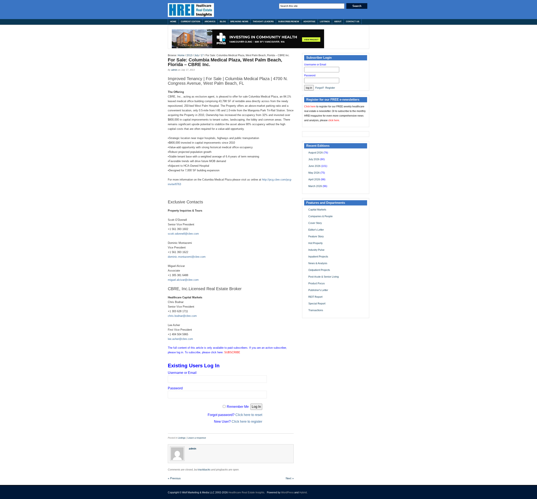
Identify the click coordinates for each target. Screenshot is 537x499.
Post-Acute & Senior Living (323, 276)
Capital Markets (317, 209)
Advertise (309, 21)
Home (173, 21)
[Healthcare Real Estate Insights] (191, 10)
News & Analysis (317, 263)
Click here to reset (248, 415)
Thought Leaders (263, 21)
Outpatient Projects (319, 270)
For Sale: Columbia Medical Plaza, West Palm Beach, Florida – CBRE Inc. (225, 62)
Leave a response (197, 438)
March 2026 (315, 186)
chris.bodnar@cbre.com (182, 315)
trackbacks (204, 469)
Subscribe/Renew (288, 21)
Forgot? (319, 87)
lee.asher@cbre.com (180, 338)
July (196, 55)
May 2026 (314, 172)
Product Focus (316, 283)
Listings (325, 21)
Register (330, 87)
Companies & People (320, 216)
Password (175, 388)
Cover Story (315, 223)
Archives (210, 21)
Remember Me (238, 406)
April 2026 (314, 179)
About (337, 21)
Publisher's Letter (318, 290)
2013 (189, 55)
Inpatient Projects (318, 256)
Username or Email (182, 372)
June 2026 (314, 166)
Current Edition (190, 21)
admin (174, 70)
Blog (223, 21)
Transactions (315, 310)
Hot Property (315, 243)
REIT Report (315, 296)
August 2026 (315, 152)
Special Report (316, 303)
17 (202, 55)
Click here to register (247, 421)
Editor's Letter (316, 229)
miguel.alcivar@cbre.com (183, 279)
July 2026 (313, 159)
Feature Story (316, 236)
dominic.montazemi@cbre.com (187, 256)
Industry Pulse (316, 249)
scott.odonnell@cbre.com (183, 233)
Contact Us (352, 21)
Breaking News (239, 21)
